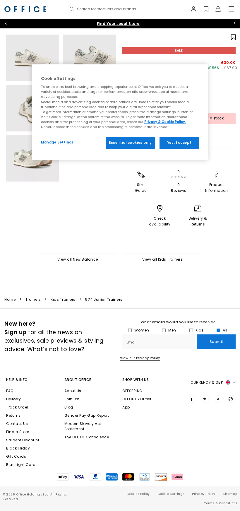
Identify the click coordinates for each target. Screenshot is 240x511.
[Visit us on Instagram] (218, 399)
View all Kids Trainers (162, 259)
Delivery (13, 399)
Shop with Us (135, 379)
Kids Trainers (63, 299)
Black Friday (18, 448)
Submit (216, 341)
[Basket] (214, 9)
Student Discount (22, 439)
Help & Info (17, 379)
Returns (13, 415)
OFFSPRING (132, 390)
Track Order (17, 407)
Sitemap (230, 494)
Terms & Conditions (220, 503)
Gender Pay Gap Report (86, 415)
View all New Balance (77, 259)
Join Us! (71, 399)
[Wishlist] (202, 9)
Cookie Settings (170, 494)
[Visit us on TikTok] (232, 399)
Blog (68, 407)
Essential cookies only (130, 142)
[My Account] (190, 9)
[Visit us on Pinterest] (206, 399)
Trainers (33, 299)
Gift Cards (16, 456)
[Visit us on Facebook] (192, 399)
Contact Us (17, 423)
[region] (120, 112)
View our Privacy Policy (140, 358)
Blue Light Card (21, 464)
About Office (77, 379)
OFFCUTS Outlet (136, 399)
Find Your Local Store (118, 23)
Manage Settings (57, 142)
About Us (72, 390)
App (126, 407)
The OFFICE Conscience (86, 437)
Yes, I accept (179, 142)
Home (10, 299)
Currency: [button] (207, 382)
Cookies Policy (138, 494)
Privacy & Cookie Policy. (165, 121)
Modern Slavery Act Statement (82, 426)
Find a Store (17, 431)
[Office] (26, 9)
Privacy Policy (203, 494)
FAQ (9, 390)
